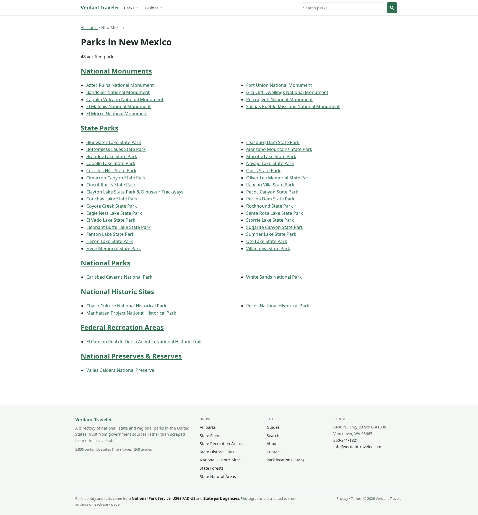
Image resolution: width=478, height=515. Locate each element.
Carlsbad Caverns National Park (119, 277)
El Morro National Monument (117, 114)
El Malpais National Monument (118, 106)
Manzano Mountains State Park (279, 149)
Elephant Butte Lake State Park (118, 227)
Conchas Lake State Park (112, 199)
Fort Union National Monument (279, 85)
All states (89, 27)
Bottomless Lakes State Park (116, 149)
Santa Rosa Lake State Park (274, 213)
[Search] (392, 7)
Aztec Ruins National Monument (120, 85)
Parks (129, 8)
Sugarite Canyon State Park (274, 227)
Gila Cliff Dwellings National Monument (287, 92)
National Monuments (116, 70)
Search (273, 435)
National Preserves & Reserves (131, 355)
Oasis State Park (263, 171)
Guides (152, 8)
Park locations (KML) (285, 459)
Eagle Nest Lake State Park (114, 213)
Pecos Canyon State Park (272, 192)
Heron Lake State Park (109, 241)
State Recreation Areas (221, 443)
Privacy (342, 498)
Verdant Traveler (100, 7)
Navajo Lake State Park (270, 163)
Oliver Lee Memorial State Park (278, 178)
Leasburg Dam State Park (273, 142)
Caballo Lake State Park (110, 163)
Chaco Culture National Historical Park (126, 306)
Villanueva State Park (268, 248)
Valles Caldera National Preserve (120, 370)
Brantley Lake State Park (111, 156)
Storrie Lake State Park (270, 220)
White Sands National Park (274, 277)
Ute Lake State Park (266, 241)
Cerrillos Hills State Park (111, 171)
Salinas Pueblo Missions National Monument (293, 106)
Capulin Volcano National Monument (124, 99)
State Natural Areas (218, 476)
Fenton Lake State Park (110, 234)
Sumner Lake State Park (271, 234)
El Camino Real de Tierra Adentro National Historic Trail (143, 342)
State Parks (99, 127)
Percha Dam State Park (270, 199)
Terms (356, 498)
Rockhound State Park (269, 206)
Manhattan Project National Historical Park (131, 313)
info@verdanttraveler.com (357, 446)
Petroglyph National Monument (279, 99)
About (272, 443)
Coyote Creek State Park (111, 206)
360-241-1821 (345, 440)
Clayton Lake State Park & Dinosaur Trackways (134, 192)
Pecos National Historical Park (277, 306)
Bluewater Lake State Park (113, 142)
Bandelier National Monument (118, 92)
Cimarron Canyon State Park (116, 178)
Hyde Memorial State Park (113, 248)
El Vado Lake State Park (110, 220)
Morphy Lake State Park (271, 156)
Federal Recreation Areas (122, 327)
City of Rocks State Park (111, 185)
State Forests (212, 468)
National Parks (105, 262)
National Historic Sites (117, 291)
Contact (274, 451)
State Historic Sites (217, 451)
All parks (208, 427)
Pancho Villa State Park (270, 185)
